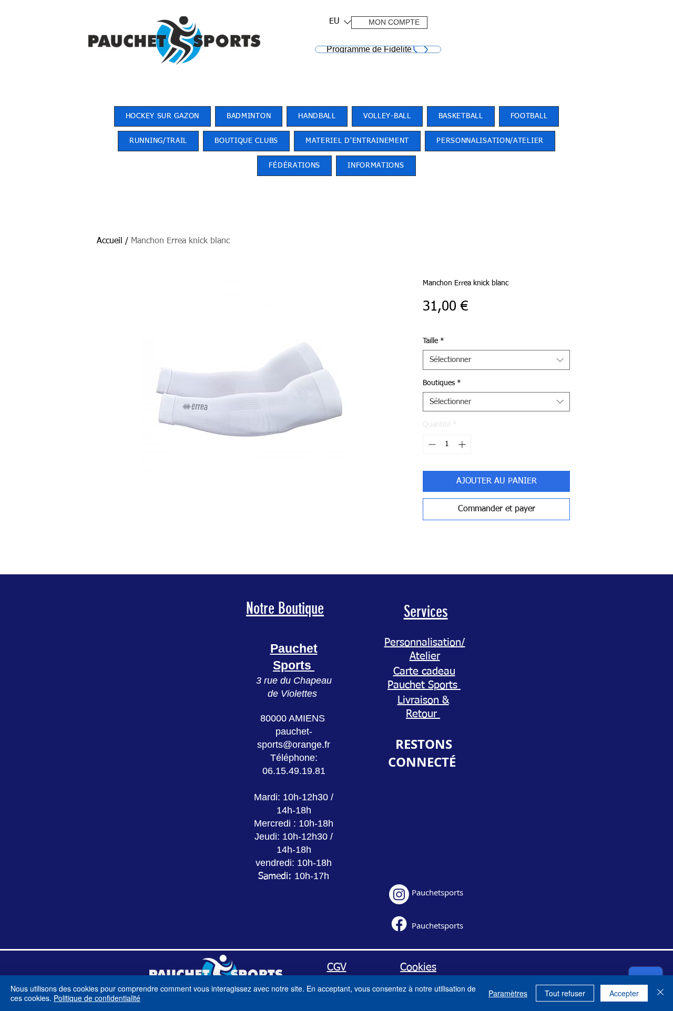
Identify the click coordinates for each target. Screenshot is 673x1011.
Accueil (110, 241)
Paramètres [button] (507, 993)
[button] (336, 21)
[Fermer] (660, 993)
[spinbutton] (446, 444)
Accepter (624, 993)
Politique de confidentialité (97, 998)
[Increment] (463, 444)
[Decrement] (430, 444)
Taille (433, 341)
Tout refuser (565, 993)
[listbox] (340, 21)
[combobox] (496, 360)
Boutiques (442, 383)
